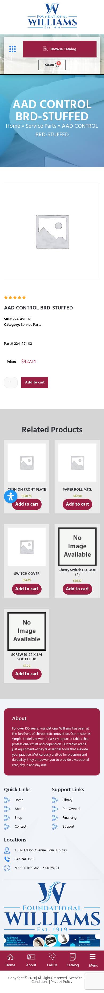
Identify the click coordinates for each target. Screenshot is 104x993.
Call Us (52, 965)
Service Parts (41, 126)
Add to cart (35, 382)
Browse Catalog (63, 49)
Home (13, 126)
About (31, 965)
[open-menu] (11, 49)
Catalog (73, 965)
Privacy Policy (62, 982)
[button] (10, 496)
